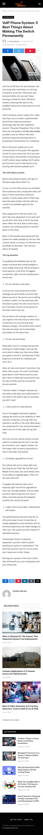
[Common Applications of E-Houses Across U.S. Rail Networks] (21, 657)
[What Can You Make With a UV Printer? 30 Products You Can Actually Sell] (9, 784)
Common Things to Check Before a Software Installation (28, 741)
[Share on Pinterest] (30, 51)
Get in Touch (16, 819)
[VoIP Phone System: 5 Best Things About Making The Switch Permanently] (21, 68)
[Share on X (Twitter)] (19, 51)
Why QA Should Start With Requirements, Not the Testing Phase (29, 769)
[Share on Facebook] (7, 51)
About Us (28, 819)
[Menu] (3, 4)
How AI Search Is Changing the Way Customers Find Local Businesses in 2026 (29, 798)
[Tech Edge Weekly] (21, 4)
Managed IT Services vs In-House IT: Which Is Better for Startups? (29, 755)
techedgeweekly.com (10, 828)
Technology (8, 17)
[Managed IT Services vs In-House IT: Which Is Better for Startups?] (9, 756)
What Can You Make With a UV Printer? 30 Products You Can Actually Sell (29, 784)
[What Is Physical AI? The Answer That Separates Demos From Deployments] (21, 622)
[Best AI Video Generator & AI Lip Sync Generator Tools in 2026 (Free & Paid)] (21, 692)
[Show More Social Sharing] (38, 51)
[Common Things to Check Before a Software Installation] (9, 741)
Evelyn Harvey (14, 41)
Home (4, 11)
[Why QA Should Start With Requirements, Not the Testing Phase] (9, 770)
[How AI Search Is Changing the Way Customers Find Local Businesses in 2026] (9, 799)
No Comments (9, 45)
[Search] (39, 4)
